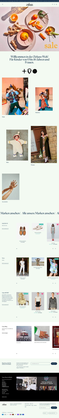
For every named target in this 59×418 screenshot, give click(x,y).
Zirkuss (5, 412)
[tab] (16, 248)
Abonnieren (54, 363)
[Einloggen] (52, 4)
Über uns (31, 403)
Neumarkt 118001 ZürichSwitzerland (4, 384)
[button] (54, 4)
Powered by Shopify (10, 412)
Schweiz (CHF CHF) (52, 413)
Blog (32, 405)
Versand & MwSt (28, 405)
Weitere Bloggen (5, 332)
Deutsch (44, 413)
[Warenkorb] (56, 4)
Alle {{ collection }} (5, 228)
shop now (29, 45)
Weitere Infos (4, 396)
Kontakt (35, 405)
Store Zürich (27, 403)
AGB (25, 406)
